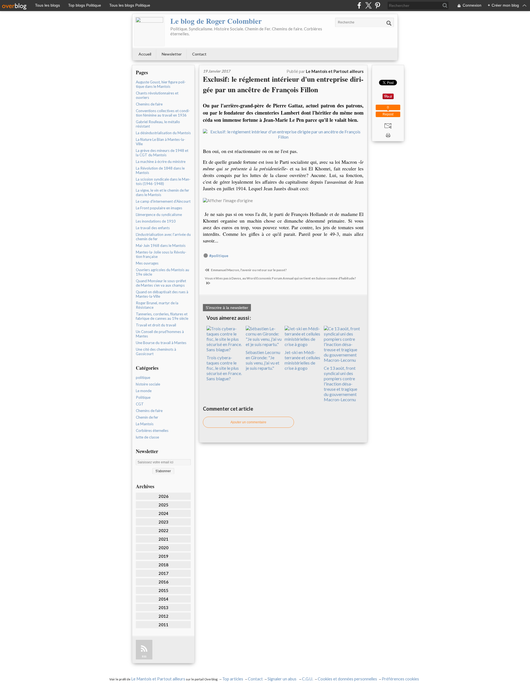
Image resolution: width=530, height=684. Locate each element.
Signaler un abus (282, 679)
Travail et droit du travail (156, 325)
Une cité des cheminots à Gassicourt (156, 351)
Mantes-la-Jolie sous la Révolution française (161, 254)
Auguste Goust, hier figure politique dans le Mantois (161, 84)
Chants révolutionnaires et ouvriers (157, 95)
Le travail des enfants (153, 228)
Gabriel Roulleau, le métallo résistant (158, 124)
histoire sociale (148, 384)
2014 (163, 598)
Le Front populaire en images (159, 208)
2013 (163, 607)
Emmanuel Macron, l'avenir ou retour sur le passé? (248, 270)
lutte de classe (147, 437)
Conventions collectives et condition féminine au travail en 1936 (163, 113)
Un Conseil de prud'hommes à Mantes (160, 333)
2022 (163, 530)
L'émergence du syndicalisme (159, 214)
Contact (199, 54)
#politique (218, 255)
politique (143, 377)
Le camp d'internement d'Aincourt (163, 201)
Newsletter (172, 54)
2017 (163, 573)
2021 (163, 539)
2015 (163, 590)
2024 (163, 513)
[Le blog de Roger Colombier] (149, 30)
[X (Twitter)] (368, 5)
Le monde (144, 391)
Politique (143, 397)
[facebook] (359, 5)
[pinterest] (377, 5)
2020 (163, 547)
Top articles (232, 679)
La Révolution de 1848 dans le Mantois (160, 170)
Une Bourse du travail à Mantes (161, 342)
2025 (163, 504)
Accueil (145, 54)
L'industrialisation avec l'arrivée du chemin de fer (163, 236)
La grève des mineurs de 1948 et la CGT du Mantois (162, 152)
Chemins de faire (149, 104)
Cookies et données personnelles (347, 679)
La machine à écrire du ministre (161, 161)
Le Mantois (144, 424)
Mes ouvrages (147, 263)
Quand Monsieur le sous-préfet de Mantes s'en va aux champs (161, 283)
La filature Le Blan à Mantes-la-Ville (160, 141)
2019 (163, 556)
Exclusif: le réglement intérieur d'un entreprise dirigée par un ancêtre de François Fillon (283, 84)
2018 (163, 564)
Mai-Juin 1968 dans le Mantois (161, 245)
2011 (163, 624)
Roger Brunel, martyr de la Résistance (157, 305)
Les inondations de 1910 (156, 221)
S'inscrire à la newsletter (227, 307)
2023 (163, 521)
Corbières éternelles (152, 430)
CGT (140, 404)
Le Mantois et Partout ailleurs (158, 679)
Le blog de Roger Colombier (216, 20)
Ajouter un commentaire (248, 422)
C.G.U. (307, 679)
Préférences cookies (400, 679)
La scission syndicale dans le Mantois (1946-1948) (163, 181)
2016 (163, 581)
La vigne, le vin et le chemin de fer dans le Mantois (162, 192)
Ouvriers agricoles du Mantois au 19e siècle (162, 272)
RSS (144, 656)
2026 (163, 496)
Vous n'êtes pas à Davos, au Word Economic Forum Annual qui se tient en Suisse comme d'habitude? (280, 278)
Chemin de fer (147, 417)
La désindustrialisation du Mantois (163, 133)
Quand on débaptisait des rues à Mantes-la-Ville (162, 294)
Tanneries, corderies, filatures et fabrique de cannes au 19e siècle (162, 316)
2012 (163, 616)
